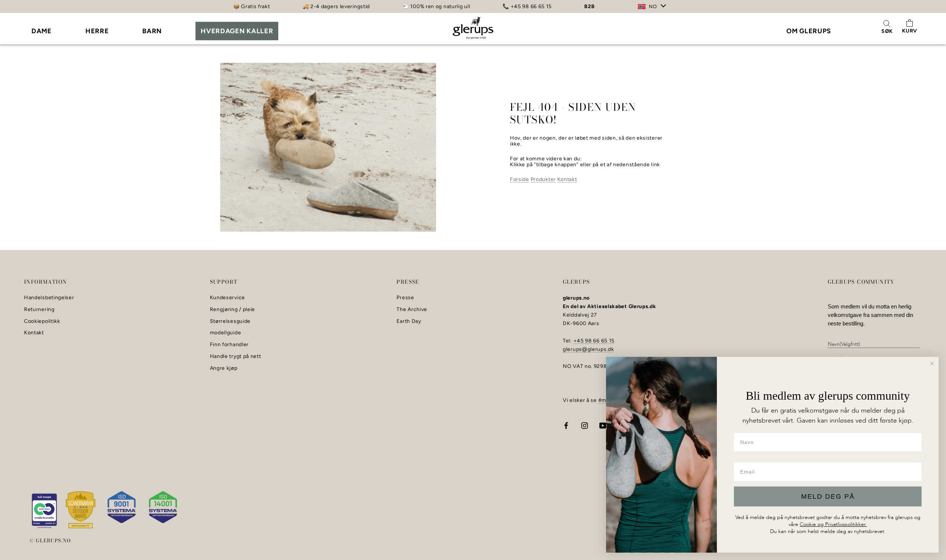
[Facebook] (566, 425)
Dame (41, 31)
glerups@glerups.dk (588, 349)
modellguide (225, 333)
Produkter (543, 179)
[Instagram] (584, 425)
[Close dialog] (932, 363)
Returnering (39, 310)
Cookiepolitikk (42, 321)
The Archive (412, 310)
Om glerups (808, 31)
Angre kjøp (224, 368)
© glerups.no (50, 540)
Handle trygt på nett (235, 356)
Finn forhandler (229, 345)
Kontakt (567, 179)
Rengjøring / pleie (232, 310)
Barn (152, 31)
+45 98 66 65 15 (594, 341)
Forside (519, 179)
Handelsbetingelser (49, 298)
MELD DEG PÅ (828, 496)
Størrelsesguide (230, 321)
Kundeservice (227, 298)
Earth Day (409, 321)
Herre (97, 31)
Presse (405, 298)
